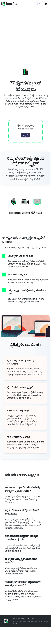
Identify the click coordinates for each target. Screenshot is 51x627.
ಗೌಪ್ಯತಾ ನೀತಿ (30, 618)
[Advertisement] (25, 34)
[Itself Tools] (25, 208)
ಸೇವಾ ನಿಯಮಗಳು (19, 618)
